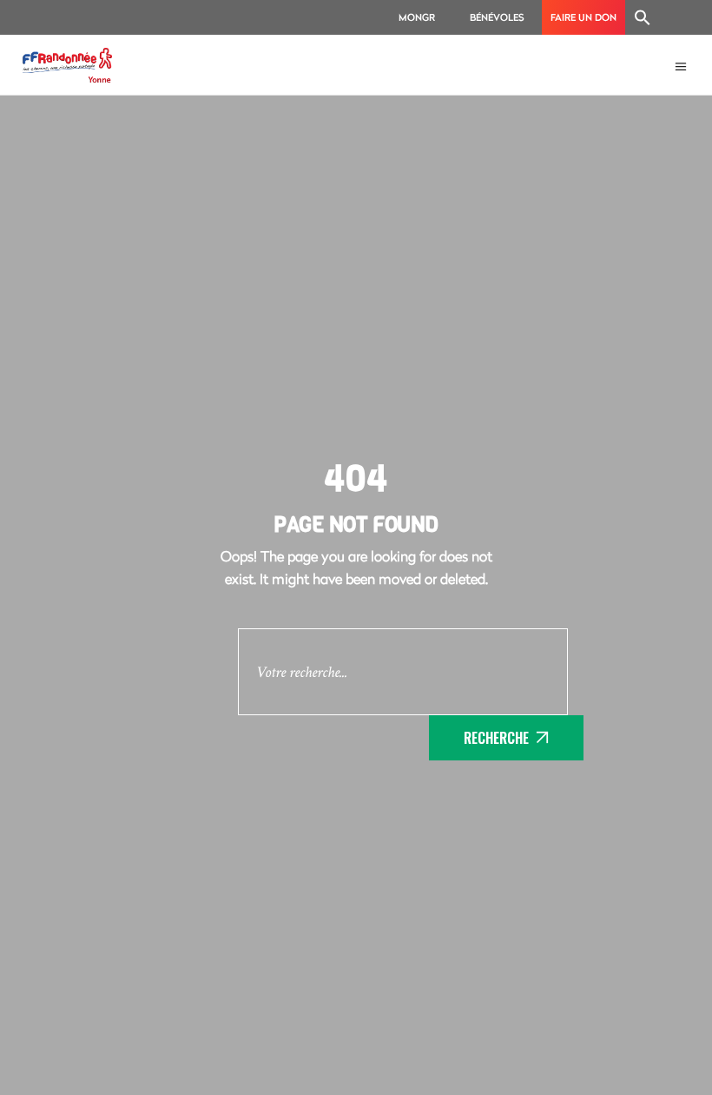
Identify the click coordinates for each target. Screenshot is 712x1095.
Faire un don (583, 16)
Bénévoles (497, 16)
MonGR (417, 16)
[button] (642, 17)
